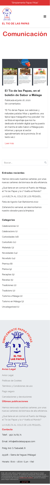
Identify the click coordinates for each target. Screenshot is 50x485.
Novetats (6, 258)
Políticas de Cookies (12, 380)
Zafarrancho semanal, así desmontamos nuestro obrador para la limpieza (22, 209)
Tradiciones (7, 285)
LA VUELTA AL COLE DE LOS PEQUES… (21, 196)
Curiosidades (8, 237)
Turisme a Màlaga (10, 296)
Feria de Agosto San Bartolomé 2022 (20, 202)
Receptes (6, 274)
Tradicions (7, 290)
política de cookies (26, 478)
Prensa (5, 269)
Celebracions (8, 231)
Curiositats (7, 242)
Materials (6, 247)
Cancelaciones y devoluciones (17, 397)
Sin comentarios (13, 103)
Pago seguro (8, 391)
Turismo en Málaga (11, 301)
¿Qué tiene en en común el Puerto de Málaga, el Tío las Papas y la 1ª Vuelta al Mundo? (24, 189)
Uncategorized (9, 307)
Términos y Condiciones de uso (17, 386)
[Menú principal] (45, 16)
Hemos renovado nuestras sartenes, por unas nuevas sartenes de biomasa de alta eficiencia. (24, 181)
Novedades (7, 253)
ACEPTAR (25, 482)
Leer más (9, 143)
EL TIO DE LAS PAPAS (15, 23)
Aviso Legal (7, 375)
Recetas (6, 280)
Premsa (5, 263)
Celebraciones (9, 226)
